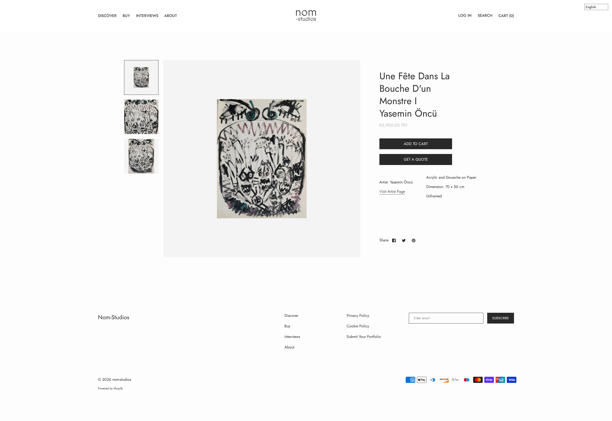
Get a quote (416, 159)
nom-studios (113, 317)
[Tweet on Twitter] (403, 240)
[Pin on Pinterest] (413, 240)
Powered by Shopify (110, 388)
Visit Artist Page (392, 191)
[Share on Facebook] (394, 240)
